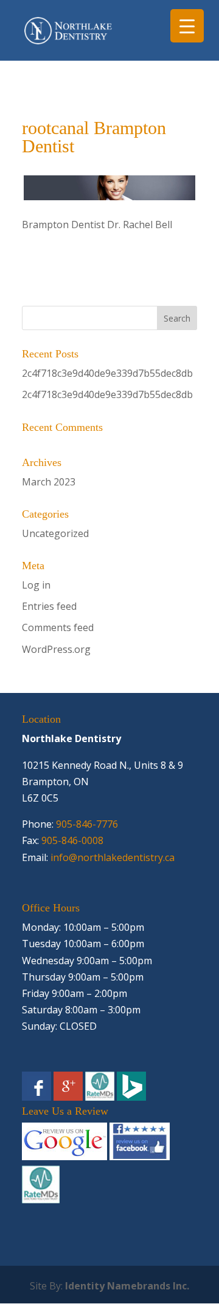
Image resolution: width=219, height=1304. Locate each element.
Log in (36, 585)
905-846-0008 (72, 840)
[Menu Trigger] (187, 25)
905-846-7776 (87, 824)
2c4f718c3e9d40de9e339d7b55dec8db (107, 373)
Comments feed (58, 627)
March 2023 (48, 481)
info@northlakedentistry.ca (112, 857)
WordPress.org (56, 649)
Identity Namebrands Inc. (127, 1285)
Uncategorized (55, 533)
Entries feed (49, 606)
